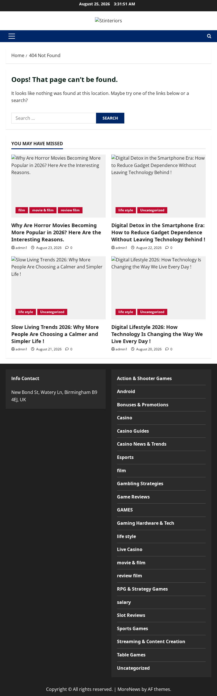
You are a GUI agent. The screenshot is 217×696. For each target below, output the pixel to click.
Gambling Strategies (140, 483)
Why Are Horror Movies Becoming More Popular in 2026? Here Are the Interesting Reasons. (56, 232)
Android (126, 391)
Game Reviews (133, 497)
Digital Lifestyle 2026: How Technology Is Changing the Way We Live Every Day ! (157, 334)
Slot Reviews (131, 615)
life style (125, 210)
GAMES (125, 510)
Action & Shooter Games (144, 378)
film (21, 210)
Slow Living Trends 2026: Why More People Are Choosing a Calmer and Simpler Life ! (55, 334)
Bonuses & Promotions (142, 405)
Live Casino (129, 549)
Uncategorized (152, 210)
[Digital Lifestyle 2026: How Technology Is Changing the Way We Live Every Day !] (158, 287)
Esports (125, 457)
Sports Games (132, 628)
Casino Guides (133, 431)
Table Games (131, 655)
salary (124, 602)
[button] (12, 36)
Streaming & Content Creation (151, 641)
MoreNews (129, 689)
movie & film (43, 210)
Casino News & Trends (141, 444)
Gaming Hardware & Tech (145, 523)
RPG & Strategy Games (142, 589)
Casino (124, 418)
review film (70, 210)
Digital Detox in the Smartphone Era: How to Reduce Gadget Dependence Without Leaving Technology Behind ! (158, 232)
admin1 (21, 247)
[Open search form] (209, 36)
